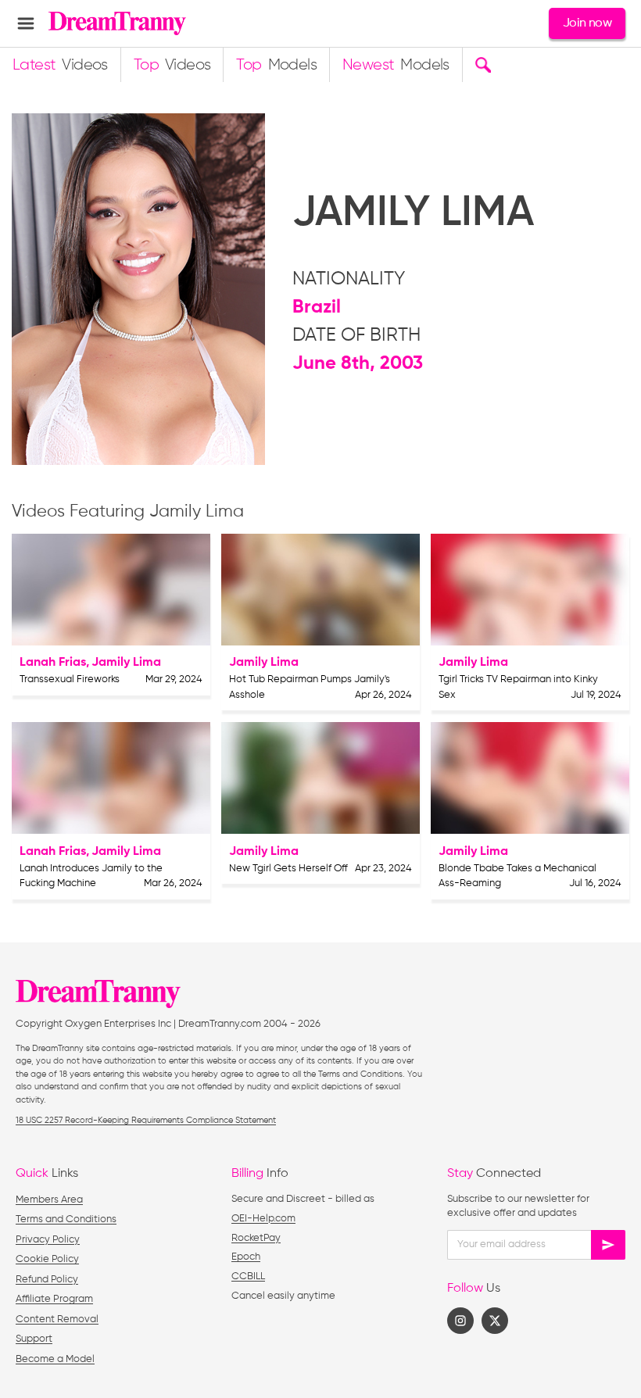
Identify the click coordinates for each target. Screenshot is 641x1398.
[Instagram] (460, 1320)
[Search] (482, 65)
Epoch (245, 1257)
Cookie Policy (47, 1259)
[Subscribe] (608, 1245)
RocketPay (256, 1238)
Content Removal (57, 1319)
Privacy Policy (48, 1240)
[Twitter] (495, 1320)
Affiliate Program (54, 1299)
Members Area (49, 1200)
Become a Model (55, 1359)
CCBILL (248, 1276)
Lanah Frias (53, 662)
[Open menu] (26, 23)
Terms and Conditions (66, 1219)
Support (34, 1339)
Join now (587, 23)
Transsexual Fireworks (70, 679)
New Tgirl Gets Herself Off (288, 868)
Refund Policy (47, 1280)
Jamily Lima (126, 662)
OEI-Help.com (263, 1219)
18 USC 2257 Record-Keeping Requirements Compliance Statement (146, 1120)
